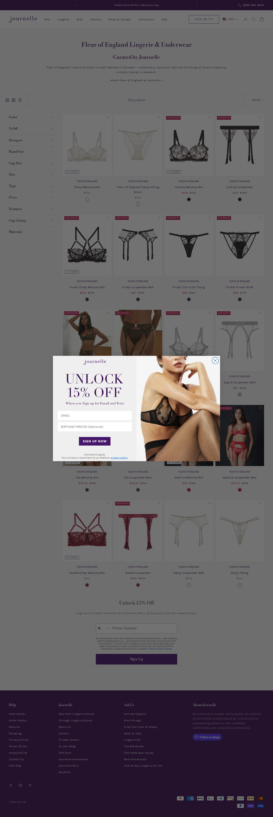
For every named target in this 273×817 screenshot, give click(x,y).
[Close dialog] (215, 360)
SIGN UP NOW (95, 441)
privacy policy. (119, 457)
